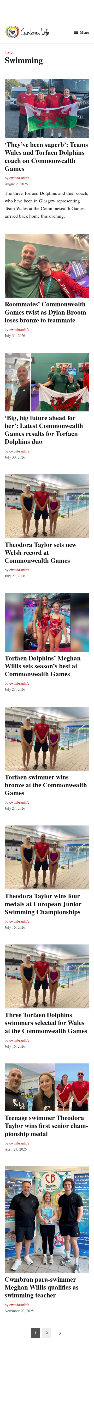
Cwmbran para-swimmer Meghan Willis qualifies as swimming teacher (42, 1287)
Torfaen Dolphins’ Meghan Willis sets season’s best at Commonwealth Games (43, 666)
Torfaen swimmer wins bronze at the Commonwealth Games (46, 785)
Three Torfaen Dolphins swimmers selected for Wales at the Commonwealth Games (46, 1022)
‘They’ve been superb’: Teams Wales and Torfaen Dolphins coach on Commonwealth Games (46, 156)
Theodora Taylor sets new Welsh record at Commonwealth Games (41, 552)
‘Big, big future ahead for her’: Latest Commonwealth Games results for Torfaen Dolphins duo (44, 429)
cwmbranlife (19, 178)
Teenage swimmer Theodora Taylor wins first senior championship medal (46, 1125)
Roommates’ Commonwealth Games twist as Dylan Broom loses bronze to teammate (45, 312)
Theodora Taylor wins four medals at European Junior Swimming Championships (43, 903)
